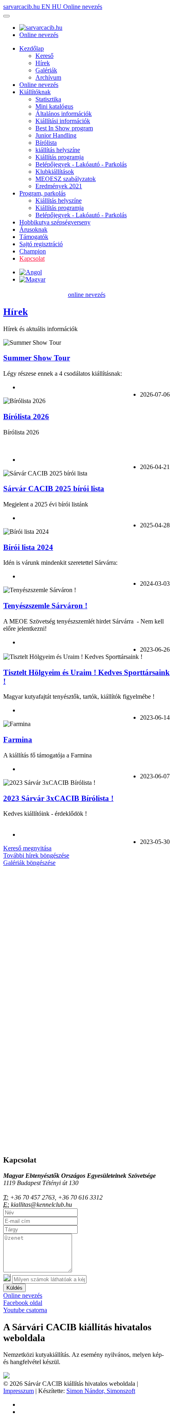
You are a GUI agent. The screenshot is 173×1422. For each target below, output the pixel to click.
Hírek (42, 63)
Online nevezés (82, 6)
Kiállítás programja (59, 157)
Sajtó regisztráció (41, 244)
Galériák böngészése (29, 862)
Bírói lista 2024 (28, 547)
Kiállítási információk (62, 120)
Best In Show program (64, 128)
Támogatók (33, 236)
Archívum (48, 77)
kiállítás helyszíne (57, 149)
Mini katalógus (54, 106)
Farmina (17, 739)
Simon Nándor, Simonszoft (100, 1390)
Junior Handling (55, 135)
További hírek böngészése (36, 855)
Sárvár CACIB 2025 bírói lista (53, 488)
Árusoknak (33, 229)
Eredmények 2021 (58, 186)
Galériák (46, 70)
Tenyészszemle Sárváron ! (45, 605)
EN (46, 6)
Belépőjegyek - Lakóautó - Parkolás (81, 164)
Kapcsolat (32, 258)
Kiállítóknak (35, 91)
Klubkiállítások (54, 171)
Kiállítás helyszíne (58, 200)
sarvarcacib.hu (22, 6)
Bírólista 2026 (26, 416)
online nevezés (86, 294)
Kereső (44, 55)
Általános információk (63, 113)
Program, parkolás (42, 193)
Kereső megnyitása (27, 848)
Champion (32, 251)
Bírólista (46, 142)
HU (57, 6)
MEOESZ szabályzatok (65, 178)
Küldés (14, 1288)
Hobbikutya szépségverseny (55, 222)
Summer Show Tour (36, 358)
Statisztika (48, 99)
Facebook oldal (22, 1302)
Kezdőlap (31, 48)
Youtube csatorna (25, 1310)
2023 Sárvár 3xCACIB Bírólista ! (58, 798)
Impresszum (18, 1390)
